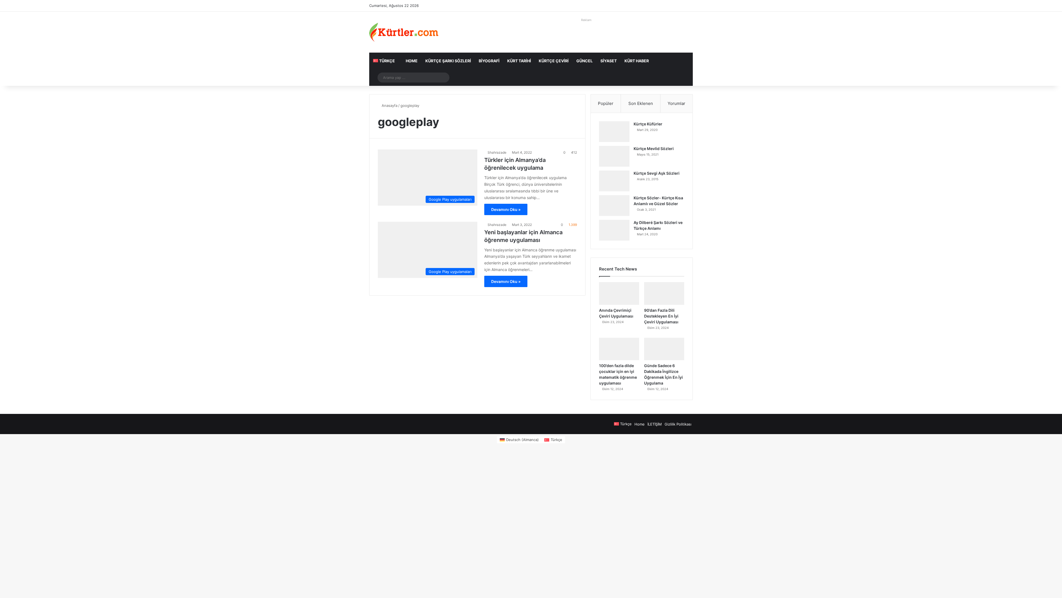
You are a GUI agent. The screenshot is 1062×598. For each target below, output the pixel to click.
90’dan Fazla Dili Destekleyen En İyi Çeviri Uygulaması (661, 316)
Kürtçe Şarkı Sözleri (448, 60)
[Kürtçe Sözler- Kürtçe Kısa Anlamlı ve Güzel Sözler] (614, 205)
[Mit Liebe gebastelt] (403, 32)
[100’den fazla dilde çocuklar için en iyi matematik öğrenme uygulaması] (619, 349)
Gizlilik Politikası (678, 424)
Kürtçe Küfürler (648, 124)
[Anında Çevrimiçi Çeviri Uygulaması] (619, 293)
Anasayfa (389, 105)
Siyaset (608, 60)
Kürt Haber (636, 60)
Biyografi (489, 60)
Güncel (584, 60)
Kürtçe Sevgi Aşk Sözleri (657, 173)
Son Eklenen (640, 103)
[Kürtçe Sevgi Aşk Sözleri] (614, 181)
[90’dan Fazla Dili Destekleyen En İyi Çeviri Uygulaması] (664, 293)
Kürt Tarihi (519, 60)
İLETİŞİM (654, 424)
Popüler (605, 103)
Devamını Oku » (505, 209)
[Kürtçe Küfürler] (614, 131)
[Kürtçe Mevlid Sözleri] (614, 156)
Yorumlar (676, 103)
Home (412, 60)
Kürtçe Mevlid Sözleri (654, 148)
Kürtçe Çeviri (554, 60)
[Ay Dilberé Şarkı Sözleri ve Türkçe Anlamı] (614, 230)
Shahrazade (497, 152)
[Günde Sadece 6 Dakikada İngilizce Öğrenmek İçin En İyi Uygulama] (664, 349)
